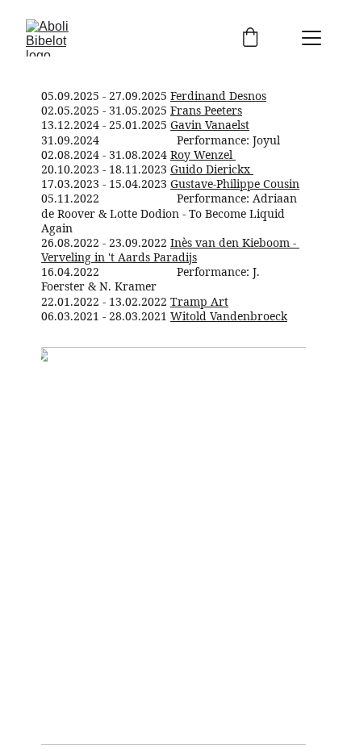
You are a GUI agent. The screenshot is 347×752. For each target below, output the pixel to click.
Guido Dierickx (211, 169)
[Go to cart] (250, 38)
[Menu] (311, 38)
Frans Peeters (206, 110)
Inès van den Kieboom (230, 242)
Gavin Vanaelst (209, 124)
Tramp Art (199, 301)
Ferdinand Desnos (218, 95)
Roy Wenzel (201, 154)
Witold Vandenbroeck (228, 316)
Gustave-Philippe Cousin (234, 183)
